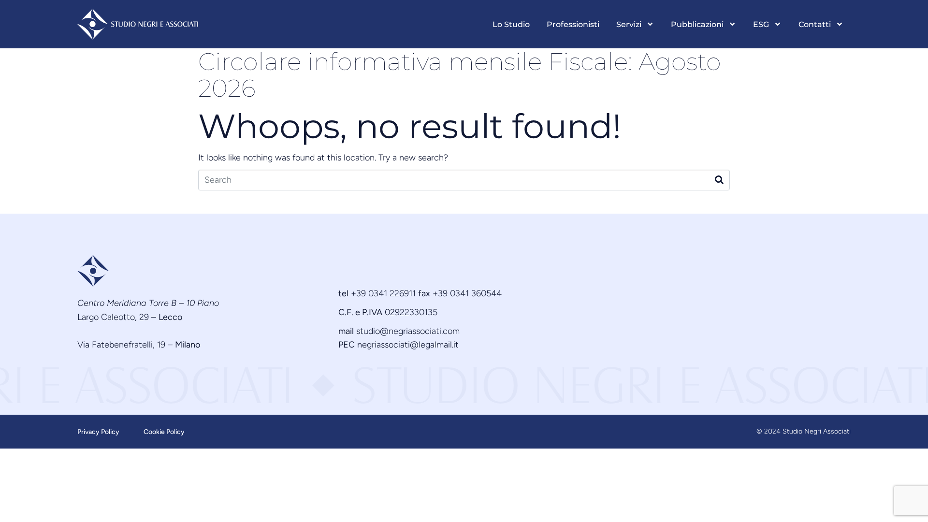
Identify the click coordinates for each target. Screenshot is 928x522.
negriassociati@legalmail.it (408, 344)
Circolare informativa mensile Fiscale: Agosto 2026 (459, 75)
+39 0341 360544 (467, 293)
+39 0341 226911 (383, 293)
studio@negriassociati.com (408, 331)
